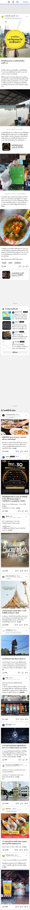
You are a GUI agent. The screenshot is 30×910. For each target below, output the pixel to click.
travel (4, 263)
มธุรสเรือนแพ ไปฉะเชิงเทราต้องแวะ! (13, 659)
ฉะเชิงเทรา (18, 263)
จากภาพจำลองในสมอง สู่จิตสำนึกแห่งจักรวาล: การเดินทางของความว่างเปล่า (14, 747)
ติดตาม (17, 16)
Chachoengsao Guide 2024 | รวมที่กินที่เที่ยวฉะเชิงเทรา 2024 (14, 612)
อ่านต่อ (14, 448)
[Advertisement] (15, 9)
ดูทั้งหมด (15, 352)
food (10, 263)
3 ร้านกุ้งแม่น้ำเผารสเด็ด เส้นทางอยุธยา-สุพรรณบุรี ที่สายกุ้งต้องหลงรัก (15, 842)
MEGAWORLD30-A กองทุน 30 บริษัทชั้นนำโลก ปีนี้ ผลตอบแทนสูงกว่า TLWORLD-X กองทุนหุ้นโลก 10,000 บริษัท (14, 499)
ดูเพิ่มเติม (22, 692)
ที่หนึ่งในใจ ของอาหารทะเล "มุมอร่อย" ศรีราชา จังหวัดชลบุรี (14, 438)
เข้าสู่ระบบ (26, 2)
